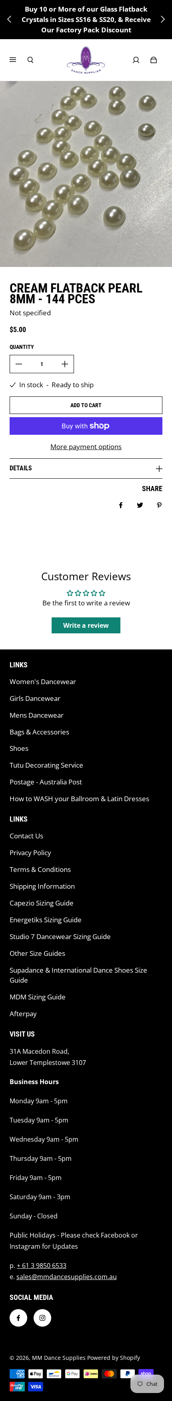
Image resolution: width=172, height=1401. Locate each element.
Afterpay (23, 1013)
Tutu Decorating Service (46, 765)
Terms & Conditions (40, 869)
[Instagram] (42, 1318)
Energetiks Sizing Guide (46, 919)
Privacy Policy (30, 852)
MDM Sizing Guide (38, 996)
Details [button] (21, 468)
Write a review (86, 625)
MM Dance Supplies (59, 1357)
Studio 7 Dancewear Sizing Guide (60, 936)
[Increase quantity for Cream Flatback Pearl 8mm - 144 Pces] (65, 364)
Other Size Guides (37, 953)
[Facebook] (18, 1318)
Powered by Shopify (113, 1357)
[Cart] (153, 60)
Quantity (22, 347)
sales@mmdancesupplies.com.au (66, 1276)
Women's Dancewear (43, 681)
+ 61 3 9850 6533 (41, 1265)
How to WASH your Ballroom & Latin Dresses (79, 798)
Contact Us (26, 835)
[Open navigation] (18, 60)
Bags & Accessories (39, 731)
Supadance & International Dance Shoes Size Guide (78, 975)
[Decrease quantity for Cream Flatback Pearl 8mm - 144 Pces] (19, 364)
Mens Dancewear (37, 715)
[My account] (136, 60)
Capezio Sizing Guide (42, 902)
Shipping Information (42, 886)
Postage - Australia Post (46, 781)
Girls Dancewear (35, 698)
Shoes (19, 748)
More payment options (86, 446)
